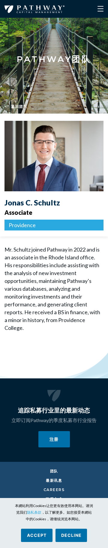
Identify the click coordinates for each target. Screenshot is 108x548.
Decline (71, 535)
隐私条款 (34, 512)
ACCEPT (36, 535)
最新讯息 (54, 480)
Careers (54, 489)
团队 (54, 471)
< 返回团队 (15, 106)
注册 (54, 439)
